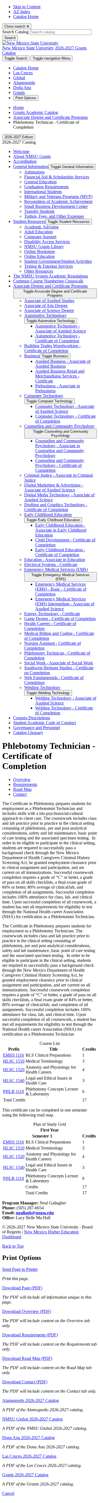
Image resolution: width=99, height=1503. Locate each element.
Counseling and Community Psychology (59, 426)
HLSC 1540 (13, 1080)
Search (10, 38)
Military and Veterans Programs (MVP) (58, 196)
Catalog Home (25, 16)
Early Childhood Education (48, 514)
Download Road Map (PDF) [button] (27, 1358)
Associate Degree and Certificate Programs (50, 117)
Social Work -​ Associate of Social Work (58, 663)
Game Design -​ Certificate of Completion (60, 618)
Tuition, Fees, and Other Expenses (54, 216)
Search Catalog (15, 32)
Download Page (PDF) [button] (22, 1288)
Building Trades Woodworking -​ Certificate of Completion (52, 348)
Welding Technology (42, 687)
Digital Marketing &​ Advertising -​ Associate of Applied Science (53, 487)
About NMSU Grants (32, 156)
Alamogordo (24, 82)
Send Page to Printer (20, 1269)
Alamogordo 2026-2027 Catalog (30, 1400)
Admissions (34, 172)
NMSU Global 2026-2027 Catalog (32, 1419)
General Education (40, 181)
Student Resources (29, 221)
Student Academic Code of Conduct (44, 722)
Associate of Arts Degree (46, 305)
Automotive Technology (45, 315)
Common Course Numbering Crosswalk (48, 281)
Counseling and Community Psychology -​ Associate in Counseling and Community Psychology (59, 448)
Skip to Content (26, 6)
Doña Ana (22, 87)
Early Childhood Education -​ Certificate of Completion (60, 552)
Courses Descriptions (31, 717)
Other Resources (38, 271)
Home (18, 107)
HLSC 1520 (13, 1069)
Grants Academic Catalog (35, 112)
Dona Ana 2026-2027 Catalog (28, 1437)
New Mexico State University (28, 48)
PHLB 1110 (13, 1091)
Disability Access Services (47, 241)
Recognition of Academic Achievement (58, 201)
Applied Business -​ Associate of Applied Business (62, 364)
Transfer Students (39, 211)
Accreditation (25, 161)
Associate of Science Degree (49, 310)
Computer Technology (43, 395)
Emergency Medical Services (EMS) (56, 569)
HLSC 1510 (13, 1061)
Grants (19, 92)
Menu (51, 58)
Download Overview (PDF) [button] (26, 1311)
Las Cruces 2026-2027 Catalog (29, 1456)
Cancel (8, 1493)
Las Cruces (23, 72)
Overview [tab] (22, 779)
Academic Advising (41, 227)
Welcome (21, 151)
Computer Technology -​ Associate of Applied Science (64, 409)
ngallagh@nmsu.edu (35, 1212)
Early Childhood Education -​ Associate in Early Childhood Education (60, 530)
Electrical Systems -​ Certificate (50, 564)
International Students (43, 191)
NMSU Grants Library (44, 246)
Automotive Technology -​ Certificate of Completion (57, 338)
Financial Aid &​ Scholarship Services (56, 177)
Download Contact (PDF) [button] (24, 1382)
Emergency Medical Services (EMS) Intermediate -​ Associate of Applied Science (64, 604)
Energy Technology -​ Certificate (52, 613)
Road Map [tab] (22, 789)
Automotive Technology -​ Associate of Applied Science (60, 328)
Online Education (39, 256)
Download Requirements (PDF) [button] (30, 1335)
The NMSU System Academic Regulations (50, 276)
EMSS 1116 (13, 1055)
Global (19, 77)
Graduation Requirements (46, 186)
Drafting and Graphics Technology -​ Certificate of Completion (55, 507)
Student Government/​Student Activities (58, 261)
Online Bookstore (39, 251)
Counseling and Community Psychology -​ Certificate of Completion (59, 465)
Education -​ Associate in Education (54, 559)
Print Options (25, 98)
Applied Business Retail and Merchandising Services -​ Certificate (59, 376)
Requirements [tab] (25, 784)
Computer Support (40, 236)
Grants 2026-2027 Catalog (25, 1474)
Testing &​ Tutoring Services (48, 266)
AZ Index (21, 11)
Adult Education (38, 231)
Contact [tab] (20, 794)
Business (32, 355)
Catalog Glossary (28, 732)
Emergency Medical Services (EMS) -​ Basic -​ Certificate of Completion (60, 589)
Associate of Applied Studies (49, 300)
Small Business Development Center (56, 206)
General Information (30, 166)
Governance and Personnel (36, 727)
